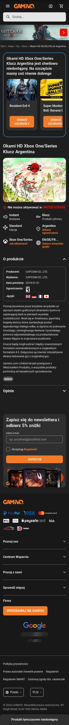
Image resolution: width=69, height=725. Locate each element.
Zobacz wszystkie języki (52, 245)
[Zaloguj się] (50, 6)
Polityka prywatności (15, 663)
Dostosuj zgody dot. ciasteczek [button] (46, 679)
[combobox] (34, 17)
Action (8, 378)
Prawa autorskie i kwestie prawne (23, 671)
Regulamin (30, 449)
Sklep (11, 46)
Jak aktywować (18, 243)
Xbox (24, 46)
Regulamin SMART (14, 679)
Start (3, 46)
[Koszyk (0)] (61, 6)
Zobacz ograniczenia (50, 231)
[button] (34, 259)
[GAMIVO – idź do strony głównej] (24, 6)
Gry (18, 46)
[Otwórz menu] (7, 6)
